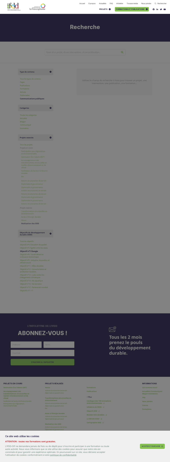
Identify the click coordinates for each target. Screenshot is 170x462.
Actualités (102, 3)
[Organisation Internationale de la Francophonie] (37, 7)
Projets (103, 9)
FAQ (111, 3)
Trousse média (132, 3)
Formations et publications (130, 9)
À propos (92, 3)
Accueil (82, 3)
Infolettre (119, 3)
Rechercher (162, 3)
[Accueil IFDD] (13, 6)
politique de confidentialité (63, 455)
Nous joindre (146, 3)
